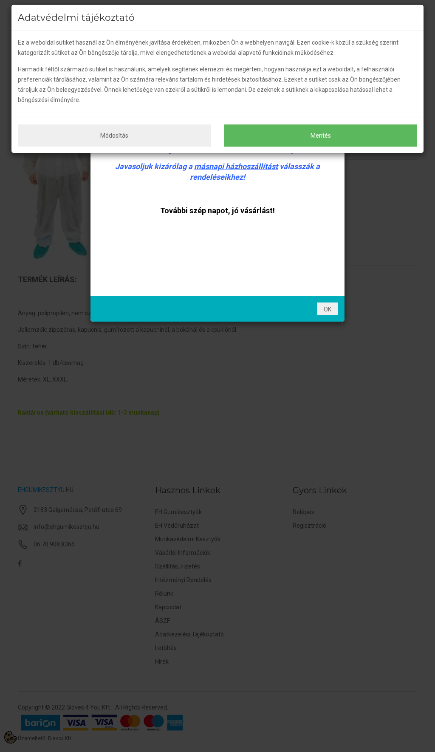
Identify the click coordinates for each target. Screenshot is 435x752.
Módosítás (114, 135)
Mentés (321, 135)
